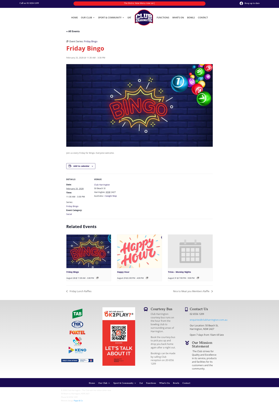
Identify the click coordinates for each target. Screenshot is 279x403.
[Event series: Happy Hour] (147, 278)
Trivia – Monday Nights (179, 272)
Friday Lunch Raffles (80, 291)
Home (74, 17)
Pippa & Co (78, 400)
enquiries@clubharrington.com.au (208, 319)
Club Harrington (102, 184)
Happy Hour (123, 272)
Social (69, 214)
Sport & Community (109, 17)
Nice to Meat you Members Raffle (191, 291)
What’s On (178, 17)
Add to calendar (81, 166)
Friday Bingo (72, 206)
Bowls (191, 17)
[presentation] (88, 251)
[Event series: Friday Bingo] (97, 278)
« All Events (73, 31)
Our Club (86, 17)
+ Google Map (110, 196)
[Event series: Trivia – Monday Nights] (198, 278)
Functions (163, 17)
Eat (129, 17)
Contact (203, 17)
